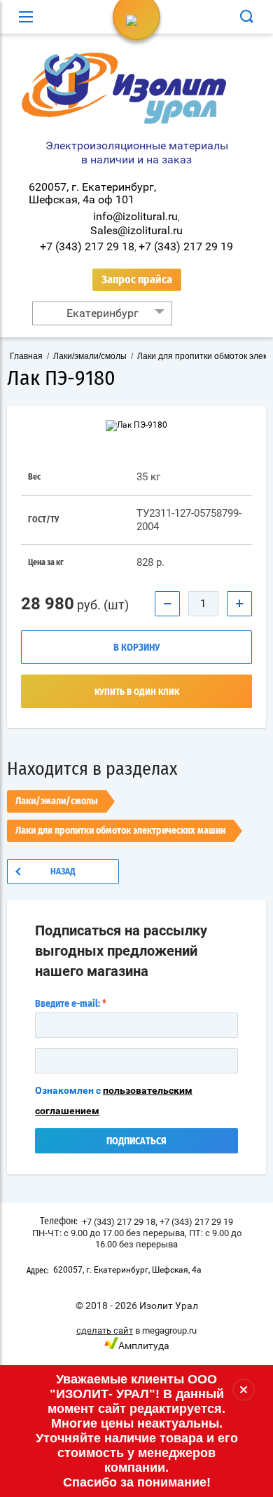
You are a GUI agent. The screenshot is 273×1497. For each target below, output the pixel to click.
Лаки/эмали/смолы (56, 801)
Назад (63, 871)
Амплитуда (143, 1345)
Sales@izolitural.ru (136, 230)
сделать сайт (104, 1330)
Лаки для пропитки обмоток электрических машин (120, 831)
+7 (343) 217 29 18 (87, 246)
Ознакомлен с (113, 1100)
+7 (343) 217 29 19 (186, 246)
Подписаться (136, 1141)
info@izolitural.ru (135, 216)
